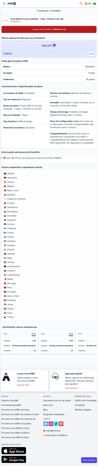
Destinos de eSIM (10, 400)
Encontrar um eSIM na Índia (15, 437)
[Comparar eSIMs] (81, 3)
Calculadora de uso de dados (57, 400)
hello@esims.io (51, 430)
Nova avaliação (89, 460)
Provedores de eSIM (11, 405)
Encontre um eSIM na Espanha (16, 423)
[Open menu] (4, 3)
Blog (45, 409)
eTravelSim (55, 10)
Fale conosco (71, 388)
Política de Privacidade (85, 400)
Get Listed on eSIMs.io (55, 435)
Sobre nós (48, 405)
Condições (80, 405)
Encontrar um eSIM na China (15, 428)
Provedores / (43, 10)
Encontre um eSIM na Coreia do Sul (19, 419)
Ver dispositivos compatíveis (80, 142)
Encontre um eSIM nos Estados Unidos (20, 414)
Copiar (91, 54)
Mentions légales (83, 409)
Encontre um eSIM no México (16, 432)
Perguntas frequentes (53, 414)
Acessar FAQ (23, 384)
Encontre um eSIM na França (15, 409)
